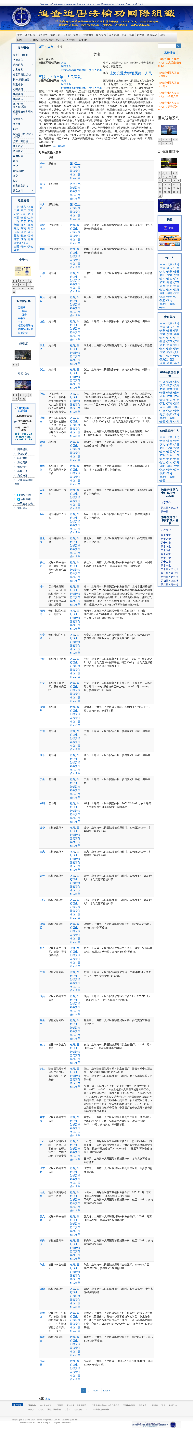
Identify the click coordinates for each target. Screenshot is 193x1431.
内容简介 (166, 502)
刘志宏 (42, 1118)
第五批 (174, 576)
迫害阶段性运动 (22, 74)
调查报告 (30, 35)
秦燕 (42, 1044)
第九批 (174, 569)
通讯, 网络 (18, 170)
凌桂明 (42, 564)
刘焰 (42, 393)
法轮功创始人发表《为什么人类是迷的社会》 (169, 62)
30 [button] (174, 191)
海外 (23, 246)
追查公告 (55, 35)
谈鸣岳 (42, 925)
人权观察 (154, 1405)
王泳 (42, 899)
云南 (30, 210)
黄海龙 (42, 467)
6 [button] (30, 280)
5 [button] (27, 280)
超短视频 (152, 35)
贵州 (30, 235)
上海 (30, 206)
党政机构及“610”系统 (19, 105)
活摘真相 (25, 499)
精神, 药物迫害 (21, 79)
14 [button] (23, 288)
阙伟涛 (42, 185)
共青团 (16, 124)
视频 (131, 35)
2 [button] (16, 280)
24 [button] (169, 188)
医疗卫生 (66, 66)
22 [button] (160, 188)
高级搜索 (169, 53)
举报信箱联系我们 (23, 409)
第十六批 (166, 546)
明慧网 (60, 1405)
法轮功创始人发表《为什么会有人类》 (169, 94)
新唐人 (31, 1409)
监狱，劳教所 (20, 141)
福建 (23, 235)
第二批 (174, 507)
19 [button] (169, 184)
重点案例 (22, 462)
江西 (30, 224)
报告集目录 (47, 39)
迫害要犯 (18, 89)
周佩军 (42, 1194)
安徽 (23, 217)
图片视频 (22, 449)
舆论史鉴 (22, 475)
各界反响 (22, 471)
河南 (23, 228)
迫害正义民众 (20, 185)
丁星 (42, 779)
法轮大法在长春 (54, 1409)
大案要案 (18, 69)
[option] (23, 269)
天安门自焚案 (20, 54)
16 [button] (32, 288)
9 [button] (20, 284)
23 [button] (165, 188)
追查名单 (114, 35)
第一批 (164, 511)
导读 (24, 311)
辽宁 (16, 239)
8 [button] (16, 284)
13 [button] (18, 288)
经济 (15, 180)
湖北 (23, 232)
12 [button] (14, 288)
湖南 (30, 232)
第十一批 (166, 565)
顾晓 (42, 1288)
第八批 (164, 573)
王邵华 (42, 274)
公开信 (67, 35)
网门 (87, 1409)
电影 (162, 35)
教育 (15, 175)
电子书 (60, 39)
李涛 (42, 658)
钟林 (42, 586)
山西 (16, 221)
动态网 (68, 1409)
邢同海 (42, 612)
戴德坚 (42, 708)
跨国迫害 (18, 65)
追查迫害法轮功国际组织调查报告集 (25, 328)
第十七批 (166, 542)
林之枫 (42, 540)
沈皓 (42, 321)
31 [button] (178, 191)
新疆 (16, 224)
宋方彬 (42, 206)
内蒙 (16, 214)
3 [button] (20, 280)
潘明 (42, 803)
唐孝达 (42, 1314)
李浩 (42, 731)
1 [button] (13, 280)
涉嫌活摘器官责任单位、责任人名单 (81, 70)
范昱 (42, 948)
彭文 (42, 682)
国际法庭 (142, 1405)
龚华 (42, 827)
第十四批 (166, 554)
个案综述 (22, 453)
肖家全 (42, 1338)
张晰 (42, 249)
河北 (16, 228)
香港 (26, 243)
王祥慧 (42, 1142)
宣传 (15, 161)
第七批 (174, 573)
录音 (124, 35)
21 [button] (178, 184)
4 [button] (23, 280)
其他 (30, 246)
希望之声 (173, 1405)
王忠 (42, 851)
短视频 (140, 35)
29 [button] (169, 191)
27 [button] (160, 191)
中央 (16, 206)
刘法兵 (42, 299)
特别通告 (22, 458)
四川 (30, 214)
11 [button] (29, 284)
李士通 (42, 347)
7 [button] (13, 284)
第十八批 (166, 538)
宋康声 (42, 491)
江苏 (23, 224)
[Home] (22, 16)
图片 (35, 39)
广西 (30, 221)
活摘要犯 (18, 94)
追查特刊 (22, 466)
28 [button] (165, 191)
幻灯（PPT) (24, 39)
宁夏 (16, 217)
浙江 (30, 228)
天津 (16, 210)
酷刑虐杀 (18, 84)
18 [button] (165, 184)
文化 (15, 166)
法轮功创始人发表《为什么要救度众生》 (168, 106)
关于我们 (71, 39)
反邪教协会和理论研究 (23, 113)
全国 (16, 246)
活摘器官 (18, 59)
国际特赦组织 (129, 1405)
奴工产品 (18, 146)
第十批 (164, 569)
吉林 (23, 214)
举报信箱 (22, 507)
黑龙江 (17, 243)
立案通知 (88, 35)
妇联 (15, 129)
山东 (30, 217)
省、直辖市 (59, 145)
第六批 (164, 576)
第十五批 (166, 550)
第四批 (164, 580)
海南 (16, 232)
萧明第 (42, 443)
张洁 (42, 369)
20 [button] (174, 184)
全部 (16, 250)
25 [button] (174, 188)
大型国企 (18, 119)
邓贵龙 (42, 636)
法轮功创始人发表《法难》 (168, 84)
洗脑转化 (18, 151)
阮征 (42, 514)
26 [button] (178, 188)
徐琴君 (42, 1362)
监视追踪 (101, 35)
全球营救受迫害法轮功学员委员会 (105, 1405)
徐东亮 (42, 1170)
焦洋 (42, 972)
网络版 (21, 318)
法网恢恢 (32, 1405)
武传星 (42, 165)
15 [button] (27, 288)
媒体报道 (18, 156)
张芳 (42, 875)
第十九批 (166, 535)
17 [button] (14, 292)
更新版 (21, 307)
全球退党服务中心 (101, 1409)
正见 (163, 1405)
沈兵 (42, 996)
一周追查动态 (25, 503)
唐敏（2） (43, 226)
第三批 (164, 507)
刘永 (42, 1264)
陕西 (23, 239)
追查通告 (43, 35)
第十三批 (166, 557)
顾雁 (42, 755)
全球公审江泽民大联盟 (76, 1405)
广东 (23, 221)
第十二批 (166, 561)
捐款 (171, 228)
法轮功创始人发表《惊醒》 (168, 74)
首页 (19, 35)
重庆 (23, 210)
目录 (24, 314)
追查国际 (25, 494)
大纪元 (41, 1409)
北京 (23, 206)
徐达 (42, 1068)
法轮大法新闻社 (47, 1405)
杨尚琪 (42, 1242)
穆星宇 (42, 1022)
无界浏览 (78, 1409)
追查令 (77, 35)
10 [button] (24, 284)
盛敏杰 (42, 419)
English (83, 39)
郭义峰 (42, 1218)
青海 (30, 239)
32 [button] (160, 195)
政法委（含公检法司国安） (23, 135)
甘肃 (16, 235)
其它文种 (18, 191)
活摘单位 (18, 99)
